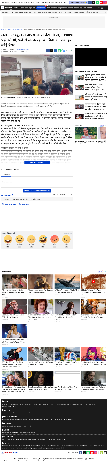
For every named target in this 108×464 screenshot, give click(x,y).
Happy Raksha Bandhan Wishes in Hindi (23, 12)
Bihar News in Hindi (8, 448)
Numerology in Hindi (43, 439)
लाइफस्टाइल (62, 8)
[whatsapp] (97, 2)
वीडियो (76, 8)
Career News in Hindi (28, 432)
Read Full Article (37, 162)
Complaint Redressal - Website (60, 458)
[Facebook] (90, 2)
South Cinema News (56, 419)
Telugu (37, 2)
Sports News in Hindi (9, 413)
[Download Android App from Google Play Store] (101, 452)
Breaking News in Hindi (45, 404)
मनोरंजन (54, 8)
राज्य (48, 8)
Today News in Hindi (90, 404)
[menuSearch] (106, 8)
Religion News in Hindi (58, 439)
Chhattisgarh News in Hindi (55, 448)
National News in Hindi (9, 406)
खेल (81, 8)
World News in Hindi (31, 404)
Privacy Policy (37, 458)
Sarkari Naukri (6, 432)
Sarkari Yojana (16, 432)
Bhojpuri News (68, 419)
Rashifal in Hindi (18, 439)
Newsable (13, 2)
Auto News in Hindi (77, 404)
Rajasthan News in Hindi (9, 445)
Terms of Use (28, 458)
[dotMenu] (95, 8)
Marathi (57, 2)
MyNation (64, 2)
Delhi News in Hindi (54, 445)
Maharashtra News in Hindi (69, 445)
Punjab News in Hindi (85, 445)
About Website (18, 458)
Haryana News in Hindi (39, 448)
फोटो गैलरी (41, 8)
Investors (91, 458)
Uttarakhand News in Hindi (38, 445)
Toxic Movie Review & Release (47, 12)
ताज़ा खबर (24, 8)
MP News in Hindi (98, 445)
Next (105, 12)
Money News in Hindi (24, 426)
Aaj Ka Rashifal (7, 439)
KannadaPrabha (29, 2)
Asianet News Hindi (22, 49)
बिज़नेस (70, 8)
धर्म (84, 8)
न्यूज (30, 8)
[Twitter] (93, 2)
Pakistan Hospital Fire (80, 12)
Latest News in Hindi (16, 404)
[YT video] (101, 2)
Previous (102, 12)
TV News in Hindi (43, 419)
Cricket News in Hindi (23, 413)
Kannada (20, 2)
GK (34, 8)
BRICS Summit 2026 (65, 12)
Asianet (9, 452)
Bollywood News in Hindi (10, 419)
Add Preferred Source (77, 2)
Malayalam (5, 2)
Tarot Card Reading (30, 439)
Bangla (47, 2)
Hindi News (5, 404)
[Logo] (10, 7)
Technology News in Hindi (62, 404)
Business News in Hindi (9, 426)
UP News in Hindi (23, 445)
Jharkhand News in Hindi (23, 448)
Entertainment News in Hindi (28, 419)
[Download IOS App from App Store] (105, 452)
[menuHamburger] (102, 8)
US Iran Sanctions (93, 12)
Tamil (42, 2)
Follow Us (69, 51)
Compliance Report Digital (79, 458)
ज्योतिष (89, 8)
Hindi (52, 2)
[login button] (99, 8)
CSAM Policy (46, 458)
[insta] (105, 2)
